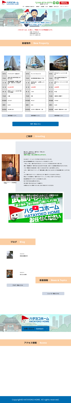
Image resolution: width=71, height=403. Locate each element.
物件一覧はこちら (35, 124)
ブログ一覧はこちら (17, 285)
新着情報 (50, 6)
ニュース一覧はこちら (53, 293)
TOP (23, 6)
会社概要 (42, 6)
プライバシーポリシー (64, 6)
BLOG (47, 6)
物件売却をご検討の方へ (30, 6)
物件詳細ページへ (12, 115)
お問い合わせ (56, 6)
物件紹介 (37, 6)
